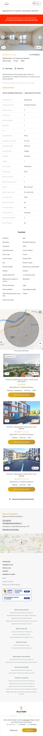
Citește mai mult (8, 87)
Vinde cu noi (7, 568)
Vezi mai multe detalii (22, 395)
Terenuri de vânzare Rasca (21, 645)
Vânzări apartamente (21, 610)
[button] (2, 37)
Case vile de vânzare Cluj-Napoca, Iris (21, 637)
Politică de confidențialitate (11, 585)
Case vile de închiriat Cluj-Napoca (21, 670)
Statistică (22, 724)
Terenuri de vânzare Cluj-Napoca (21, 648)
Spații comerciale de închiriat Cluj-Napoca (21, 680)
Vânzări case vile (21, 629)
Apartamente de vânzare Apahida (21, 618)
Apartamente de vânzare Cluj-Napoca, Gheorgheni (21, 621)
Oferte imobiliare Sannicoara (12, 93)
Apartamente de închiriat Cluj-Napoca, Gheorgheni (21, 662)
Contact (5, 571)
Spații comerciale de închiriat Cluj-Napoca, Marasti (21, 689)
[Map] (21, 329)
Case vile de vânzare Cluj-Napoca (21, 631)
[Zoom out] (40, 346)
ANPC (4, 578)
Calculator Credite (9, 574)
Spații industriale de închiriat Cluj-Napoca (21, 686)
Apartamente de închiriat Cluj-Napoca (21, 659)
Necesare (12, 724)
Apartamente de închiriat (21, 656)
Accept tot (29, 730)
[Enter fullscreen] (40, 312)
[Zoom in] (40, 343)
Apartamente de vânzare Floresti (21, 623)
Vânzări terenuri (21, 642)
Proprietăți (6, 561)
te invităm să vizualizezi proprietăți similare (21, 20)
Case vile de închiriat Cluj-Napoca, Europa (21, 673)
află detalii (26, 720)
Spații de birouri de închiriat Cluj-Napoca (21, 683)
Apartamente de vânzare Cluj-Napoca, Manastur (21, 615)
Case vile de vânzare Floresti (21, 634)
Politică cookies (8, 581)
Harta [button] (39, 47)
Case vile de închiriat (21, 667)
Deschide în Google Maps (11, 529)
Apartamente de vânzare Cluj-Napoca (21, 612)
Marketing (33, 724)
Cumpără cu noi (8, 565)
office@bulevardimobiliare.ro (12, 523)
